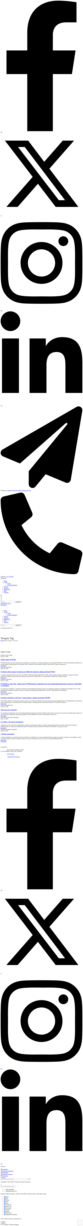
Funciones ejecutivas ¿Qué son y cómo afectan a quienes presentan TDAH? (25, 698)
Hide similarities (10, 1189)
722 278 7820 (9, 576)
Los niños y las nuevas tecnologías (12, 722)
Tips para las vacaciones (9, 710)
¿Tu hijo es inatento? (8, 734)
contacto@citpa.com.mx (13, 756)
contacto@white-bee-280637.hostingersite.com (19, 490)
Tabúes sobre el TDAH (8, 660)
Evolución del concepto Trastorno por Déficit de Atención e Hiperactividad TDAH (28, 672)
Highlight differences (11, 1191)
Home (2, 640)
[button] (41, 67)
